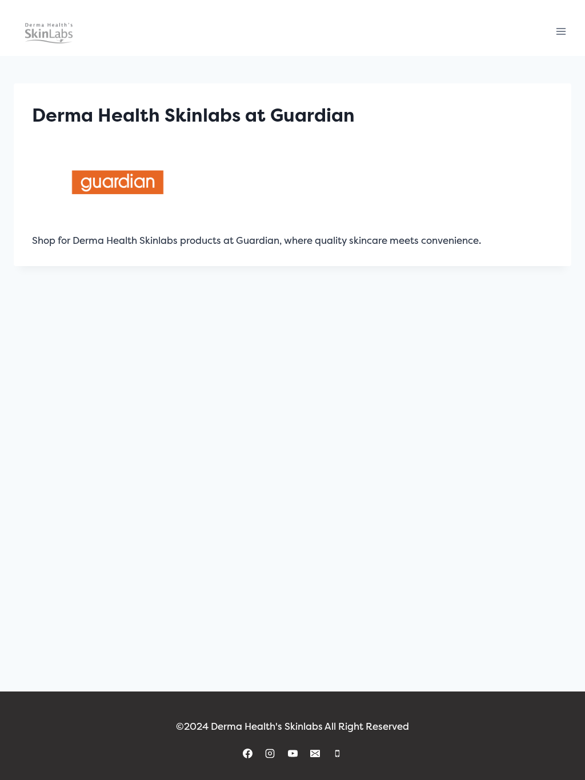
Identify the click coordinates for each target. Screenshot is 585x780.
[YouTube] (292, 753)
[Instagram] (270, 753)
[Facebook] (248, 753)
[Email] (314, 753)
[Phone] (337, 753)
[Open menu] (560, 32)
